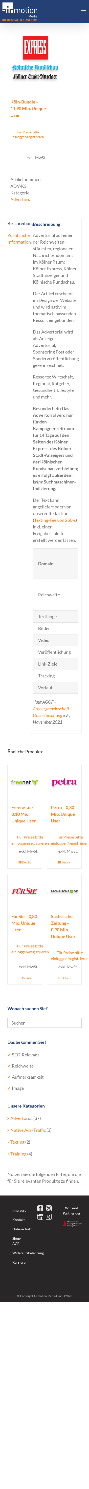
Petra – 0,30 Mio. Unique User (63, 814)
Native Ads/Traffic (28, 1130)
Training (18, 1153)
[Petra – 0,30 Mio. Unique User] (64, 782)
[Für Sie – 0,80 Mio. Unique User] (25, 891)
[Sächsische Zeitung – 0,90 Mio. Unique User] (64, 891)
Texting (17, 1142)
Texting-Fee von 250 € (55, 520)
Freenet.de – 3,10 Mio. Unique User (23, 814)
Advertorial (21, 199)
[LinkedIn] (40, 1217)
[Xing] (49, 1217)
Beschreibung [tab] (17, 223)
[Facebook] (40, 1208)
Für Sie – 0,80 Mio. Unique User (24, 923)
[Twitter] (49, 1208)
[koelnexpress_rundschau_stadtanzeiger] (44, 58)
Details (26, 862)
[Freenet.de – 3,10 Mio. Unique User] (25, 782)
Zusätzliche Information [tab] (17, 238)
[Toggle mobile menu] (84, 10)
